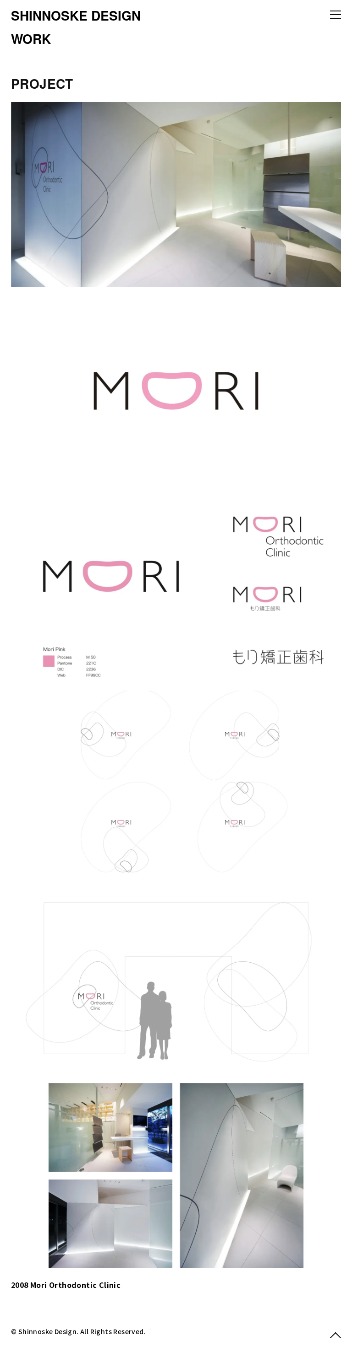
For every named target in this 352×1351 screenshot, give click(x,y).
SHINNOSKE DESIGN (76, 15)
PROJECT (42, 83)
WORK (31, 38)
